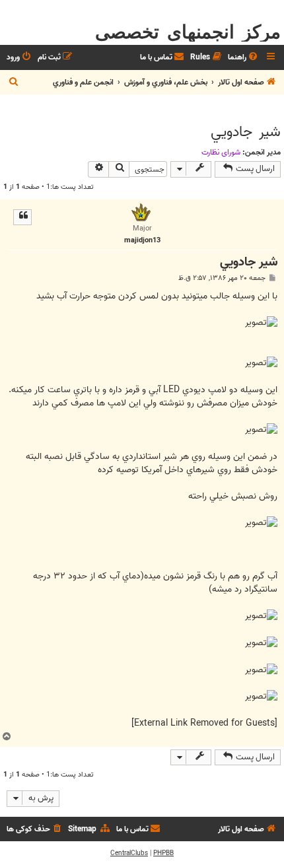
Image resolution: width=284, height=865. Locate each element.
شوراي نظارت (220, 152)
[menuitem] (244, 58)
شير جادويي (246, 132)
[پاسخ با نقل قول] (22, 217)
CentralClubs (129, 853)
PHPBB (163, 853)
